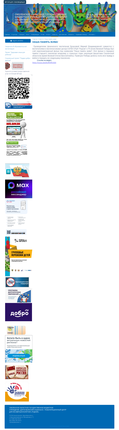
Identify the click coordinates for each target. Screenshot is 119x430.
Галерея (21, 34)
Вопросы (71, 34)
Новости (54, 34)
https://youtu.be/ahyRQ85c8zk (44, 62)
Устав (42, 34)
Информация (35, 34)
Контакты (91, 34)
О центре (14, 34)
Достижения (62, 34)
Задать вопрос (18, 41)
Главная (7, 34)
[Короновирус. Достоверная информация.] (14, 69)
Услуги (48, 34)
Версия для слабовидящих (15, 2)
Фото (27, 34)
